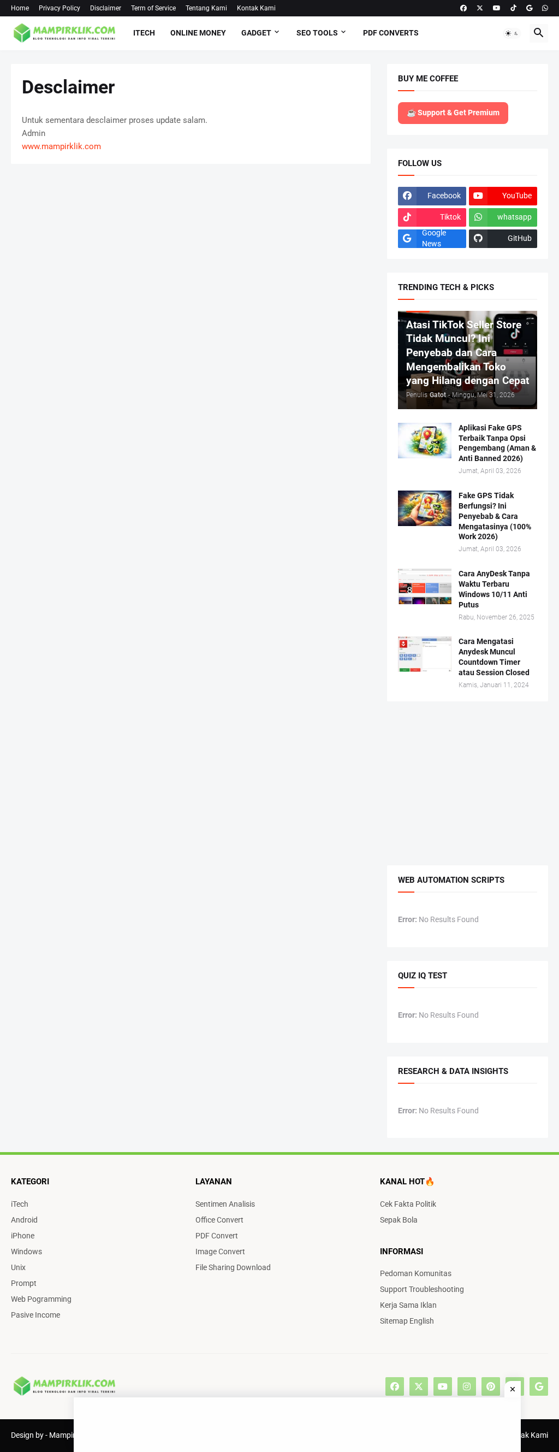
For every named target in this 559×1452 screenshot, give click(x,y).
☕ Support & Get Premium (453, 112)
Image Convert (220, 1251)
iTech (144, 32)
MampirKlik (68, 1435)
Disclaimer (105, 8)
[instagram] (466, 1386)
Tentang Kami (206, 8)
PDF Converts (391, 32)
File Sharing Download (233, 1267)
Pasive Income (35, 1315)
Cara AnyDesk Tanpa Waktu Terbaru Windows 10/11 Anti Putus (494, 589)
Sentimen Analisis (225, 1204)
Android (24, 1219)
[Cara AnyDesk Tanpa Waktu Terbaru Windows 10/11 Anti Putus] (424, 586)
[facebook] (463, 8)
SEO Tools (317, 32)
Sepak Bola (399, 1219)
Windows (26, 1251)
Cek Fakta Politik (408, 1204)
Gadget (256, 32)
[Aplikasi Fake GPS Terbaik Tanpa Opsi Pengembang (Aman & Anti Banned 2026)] (424, 440)
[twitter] (480, 8)
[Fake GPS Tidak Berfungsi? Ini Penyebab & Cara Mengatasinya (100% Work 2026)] (424, 508)
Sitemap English (407, 1321)
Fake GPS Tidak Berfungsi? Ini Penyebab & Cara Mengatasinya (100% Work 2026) (495, 516)
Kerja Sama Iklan (408, 1305)
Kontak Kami (256, 8)
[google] (539, 1386)
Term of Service (153, 8)
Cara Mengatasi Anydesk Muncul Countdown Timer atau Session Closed (494, 657)
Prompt (24, 1283)
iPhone (22, 1235)
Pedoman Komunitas (415, 1273)
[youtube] (442, 1386)
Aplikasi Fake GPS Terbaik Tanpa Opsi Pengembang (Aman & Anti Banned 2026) (497, 443)
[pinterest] (490, 1386)
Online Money (198, 32)
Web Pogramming (41, 1299)
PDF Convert (216, 1235)
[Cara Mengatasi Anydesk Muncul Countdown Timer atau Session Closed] (424, 654)
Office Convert (219, 1219)
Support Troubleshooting (422, 1289)
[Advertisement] (33, 199)
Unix (18, 1267)
